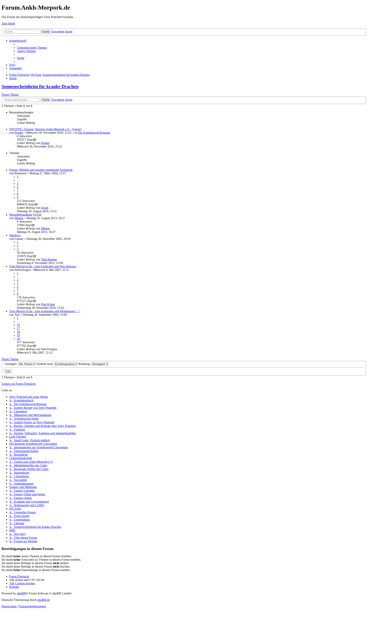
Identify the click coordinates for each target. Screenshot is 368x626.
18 (18, 331)
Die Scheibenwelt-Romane (94, 132)
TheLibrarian (49, 259)
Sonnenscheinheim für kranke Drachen (40, 86)
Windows (15, 235)
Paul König (48, 304)
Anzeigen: (11, 363)
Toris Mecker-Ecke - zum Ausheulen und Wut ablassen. (42, 266)
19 (18, 335)
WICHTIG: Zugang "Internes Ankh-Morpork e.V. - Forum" (45, 129)
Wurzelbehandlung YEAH (25, 214)
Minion (19, 218)
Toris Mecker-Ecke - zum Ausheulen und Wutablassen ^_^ (44, 311)
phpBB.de (43, 599)
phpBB (21, 593)
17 (18, 328)
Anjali (44, 207)
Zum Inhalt (8, 23)
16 (18, 325)
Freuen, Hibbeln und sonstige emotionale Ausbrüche (41, 169)
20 (18, 338)
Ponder (19, 132)
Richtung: (85, 363)
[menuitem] (32, 47)
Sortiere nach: (45, 363)
